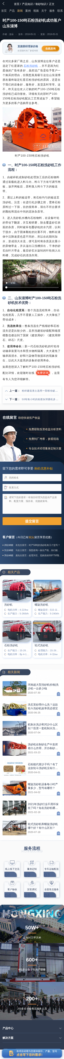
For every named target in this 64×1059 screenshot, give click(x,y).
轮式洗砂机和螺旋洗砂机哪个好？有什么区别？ (43, 826)
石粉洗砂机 (31, 65)
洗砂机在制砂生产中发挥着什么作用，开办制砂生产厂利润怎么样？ (43, 746)
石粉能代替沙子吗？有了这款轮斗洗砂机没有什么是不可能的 (43, 766)
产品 (12, 10)
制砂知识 (40, 4)
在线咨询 (50, 48)
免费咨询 (43, 372)
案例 (28, 10)
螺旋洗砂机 (41, 604)
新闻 (20, 10)
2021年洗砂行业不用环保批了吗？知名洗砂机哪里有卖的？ (43, 806)
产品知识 (27, 4)
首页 (16, 4)
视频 (36, 10)
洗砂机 (8, 604)
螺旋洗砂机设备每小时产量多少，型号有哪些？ (43, 786)
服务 (52, 10)
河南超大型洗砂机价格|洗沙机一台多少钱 (43, 686)
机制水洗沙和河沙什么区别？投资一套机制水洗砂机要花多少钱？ (43, 726)
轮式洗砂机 (41, 645)
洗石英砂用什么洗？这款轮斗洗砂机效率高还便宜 (43, 706)
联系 (60, 10)
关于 (44, 10)
